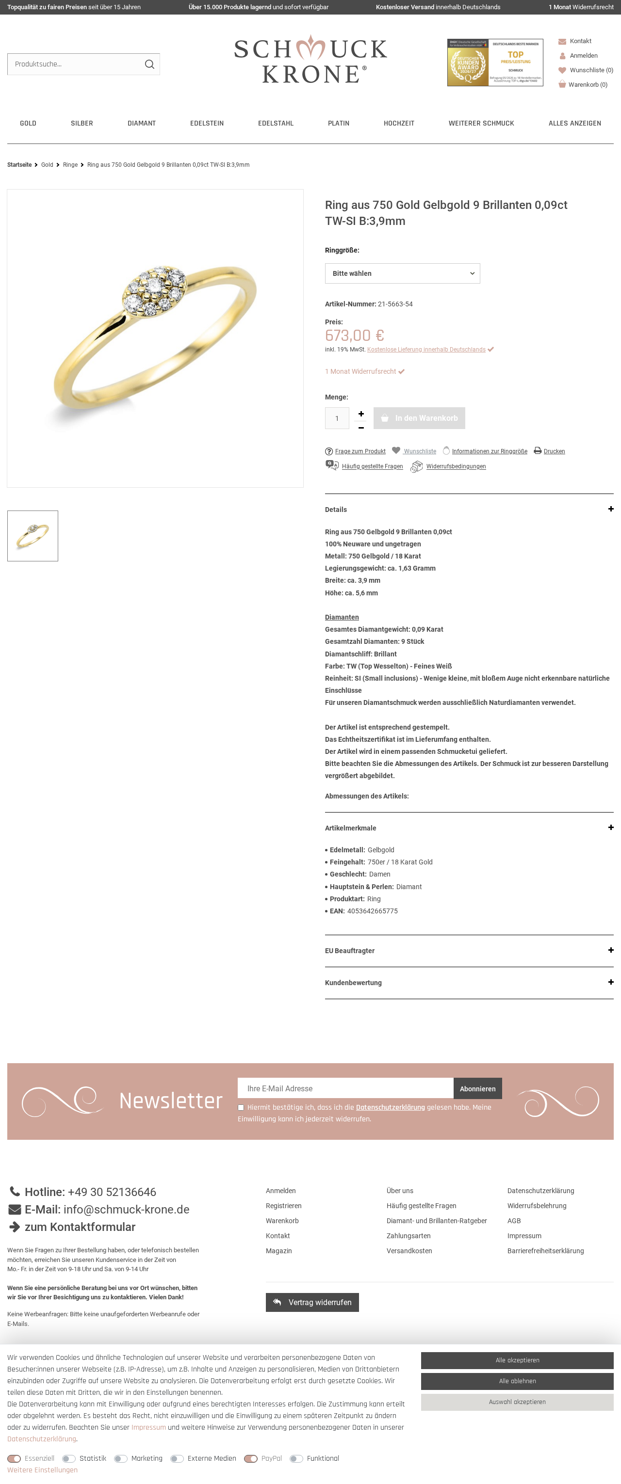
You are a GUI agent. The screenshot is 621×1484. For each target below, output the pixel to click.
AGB (514, 1221)
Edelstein (207, 123)
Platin (338, 123)
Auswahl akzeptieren (517, 1402)
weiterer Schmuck (481, 123)
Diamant (142, 123)
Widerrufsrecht (581, 7)
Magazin (279, 1251)
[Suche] (149, 64)
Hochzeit (399, 123)
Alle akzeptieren (517, 1360)
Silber (82, 123)
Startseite (19, 164)
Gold (28, 123)
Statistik (93, 1458)
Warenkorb (588, 84)
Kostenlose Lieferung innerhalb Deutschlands (426, 349)
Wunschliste (591, 70)
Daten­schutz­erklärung (41, 1439)
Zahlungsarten (409, 1236)
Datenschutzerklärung (540, 1191)
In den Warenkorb (425, 418)
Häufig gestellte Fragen (422, 1206)
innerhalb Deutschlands (438, 7)
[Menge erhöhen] (361, 414)
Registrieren (284, 1206)
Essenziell (39, 1458)
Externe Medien (212, 1458)
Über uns (400, 1191)
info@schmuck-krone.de (127, 1209)
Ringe (70, 164)
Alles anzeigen (575, 123)
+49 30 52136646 (112, 1192)
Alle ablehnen (517, 1381)
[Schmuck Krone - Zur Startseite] (310, 58)
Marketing (147, 1458)
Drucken (554, 451)
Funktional (323, 1458)
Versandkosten (409, 1251)
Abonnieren (478, 1089)
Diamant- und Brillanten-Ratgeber (437, 1221)
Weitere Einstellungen (42, 1470)
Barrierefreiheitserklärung (545, 1251)
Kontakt (580, 41)
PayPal (271, 1458)
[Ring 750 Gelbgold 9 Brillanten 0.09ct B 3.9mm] (155, 338)
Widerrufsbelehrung (537, 1206)
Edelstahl (276, 123)
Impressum (524, 1236)
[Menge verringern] (361, 428)
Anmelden (281, 1191)
